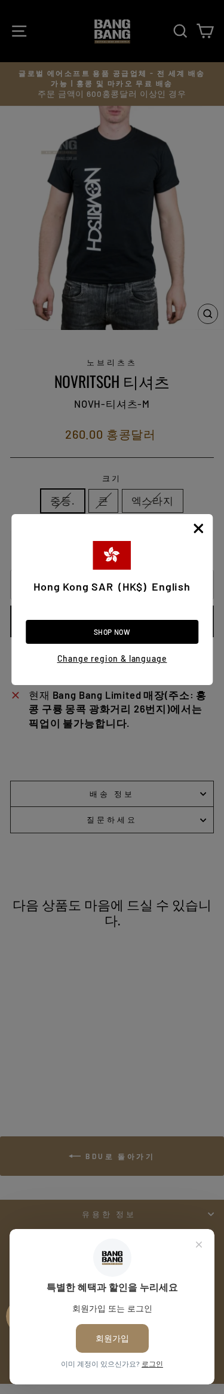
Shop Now (112, 632)
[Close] (198, 528)
